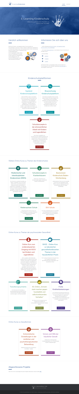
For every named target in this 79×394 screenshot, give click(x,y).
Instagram (46, 58)
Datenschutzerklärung (40, 386)
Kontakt (45, 386)
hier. (41, 371)
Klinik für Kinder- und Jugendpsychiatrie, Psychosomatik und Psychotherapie (53, 47)
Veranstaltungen (62, 66)
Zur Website (29, 112)
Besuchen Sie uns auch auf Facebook (40, 387)
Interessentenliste (50, 50)
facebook (46, 56)
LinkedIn (46, 61)
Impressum (34, 386)
